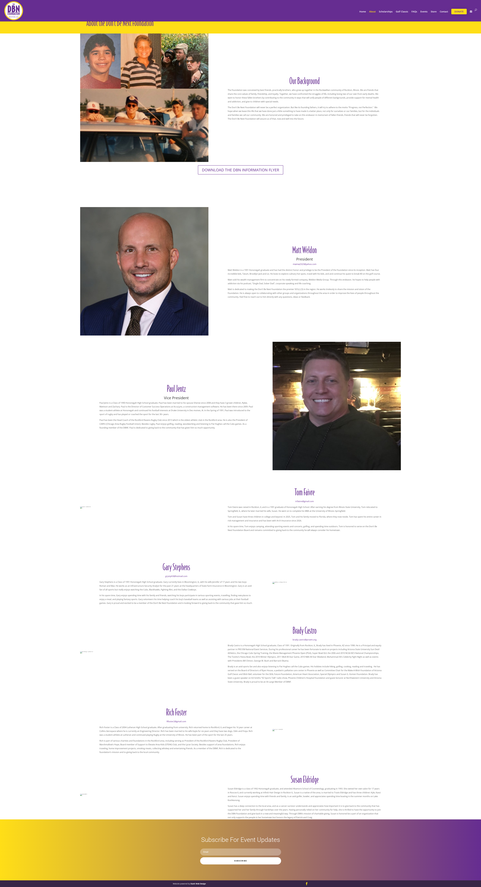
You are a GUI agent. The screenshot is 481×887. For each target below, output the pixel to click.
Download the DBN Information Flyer (240, 169)
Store (434, 12)
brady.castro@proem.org (305, 639)
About (372, 12)
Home (362, 12)
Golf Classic (402, 12)
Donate (459, 11)
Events (424, 12)
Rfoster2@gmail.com (176, 721)
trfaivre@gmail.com (304, 501)
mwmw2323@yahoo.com (304, 264)
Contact (444, 12)
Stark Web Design (198, 883)
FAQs (414, 12)
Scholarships (386, 12)
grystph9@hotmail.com (176, 576)
